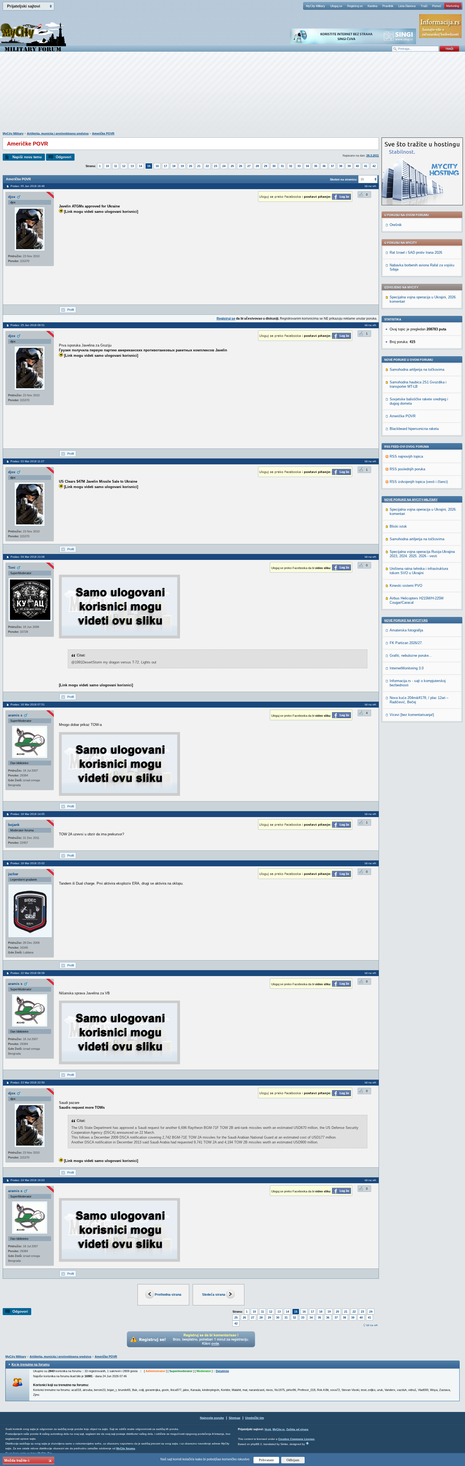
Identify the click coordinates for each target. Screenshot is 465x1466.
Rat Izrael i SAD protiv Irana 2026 (416, 252)
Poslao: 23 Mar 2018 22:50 (27, 1082)
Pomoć (436, 6)
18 (173, 166)
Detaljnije (222, 1371)
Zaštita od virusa (297, 1429)
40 (357, 166)
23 (215, 166)
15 (148, 166)
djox (11, 197)
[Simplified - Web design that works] (307, 1443)
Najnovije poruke (212, 1417)
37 (332, 166)
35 (315, 166)
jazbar (13, 874)
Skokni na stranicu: (343, 179)
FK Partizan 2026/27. (406, 643)
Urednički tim (254, 1417)
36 (324, 166)
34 (307, 166)
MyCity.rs (279, 1429)
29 (265, 166)
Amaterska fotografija (406, 630)
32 (290, 166)
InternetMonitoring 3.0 (407, 668)
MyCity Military (315, 6)
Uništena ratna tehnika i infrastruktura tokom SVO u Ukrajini (419, 571)
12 (123, 166)
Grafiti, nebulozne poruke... (411, 655)
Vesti (268, 1429)
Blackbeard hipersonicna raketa (414, 429)
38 (340, 166)
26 (240, 166)
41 (365, 166)
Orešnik (396, 225)
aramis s (15, 715)
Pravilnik (387, 6)
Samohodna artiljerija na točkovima (417, 370)
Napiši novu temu (27, 157)
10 (107, 166)
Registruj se (355, 6)
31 (282, 166)
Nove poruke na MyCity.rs (406, 620)
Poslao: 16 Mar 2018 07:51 (27, 704)
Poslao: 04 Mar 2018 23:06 (27, 556)
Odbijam (293, 1460)
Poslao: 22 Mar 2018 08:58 (27, 973)
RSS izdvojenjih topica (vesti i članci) (419, 482)
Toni (11, 568)
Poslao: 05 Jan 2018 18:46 (27, 186)
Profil (70, 309)
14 (140, 166)
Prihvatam (266, 1460)
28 (257, 166)
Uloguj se (336, 6)
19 (182, 166)
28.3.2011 (372, 155)
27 (249, 166)
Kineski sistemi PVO (406, 586)
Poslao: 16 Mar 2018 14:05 (27, 814)
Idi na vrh (372, 1325)
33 (299, 166)
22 (207, 166)
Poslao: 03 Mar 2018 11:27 (27, 461)
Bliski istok (398, 526)
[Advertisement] (232, 94)
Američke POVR (103, 133)
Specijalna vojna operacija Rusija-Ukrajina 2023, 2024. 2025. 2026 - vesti (422, 554)
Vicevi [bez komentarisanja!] (412, 715)
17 (165, 166)
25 (232, 166)
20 (190, 166)
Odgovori (63, 157)
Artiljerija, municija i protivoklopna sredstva (58, 133)
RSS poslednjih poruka (407, 469)
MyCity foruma (125, 1448)
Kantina (372, 6)
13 (132, 166)
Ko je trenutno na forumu (31, 1364)
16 (157, 166)
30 (274, 166)
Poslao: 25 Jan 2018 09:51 (27, 325)
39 (349, 166)
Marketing (452, 6)
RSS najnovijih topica (406, 456)
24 (224, 166)
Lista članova (406, 6)
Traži (424, 6)
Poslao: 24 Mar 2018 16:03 (27, 1180)
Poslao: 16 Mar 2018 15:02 (27, 863)
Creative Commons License (296, 1438)
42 (374, 166)
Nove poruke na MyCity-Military (411, 499)
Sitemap (234, 1417)
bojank (13, 825)
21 (198, 166)
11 (115, 166)
